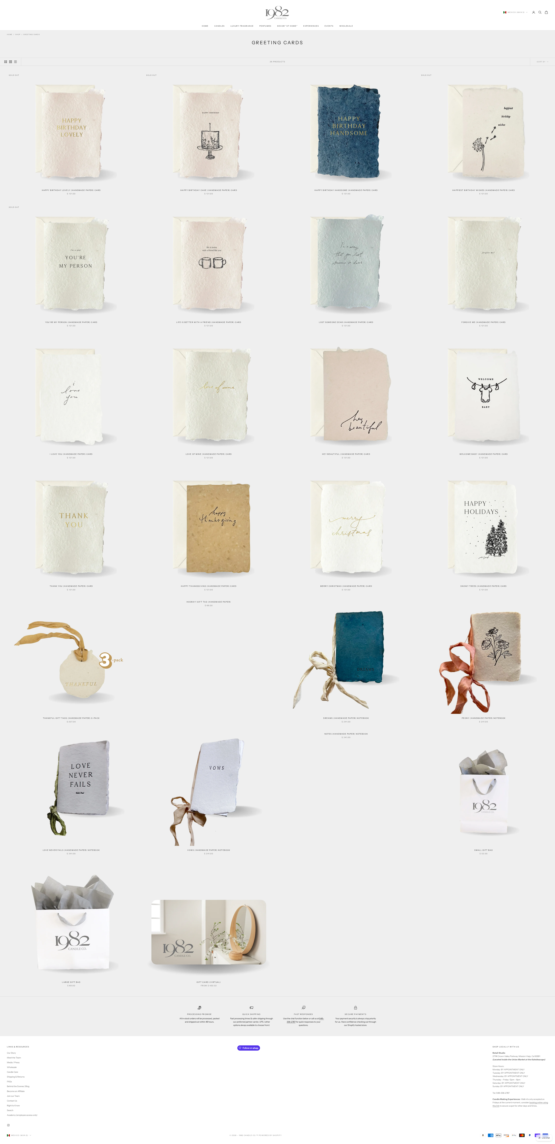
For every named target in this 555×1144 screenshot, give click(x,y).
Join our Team (13, 1096)
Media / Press (13, 1062)
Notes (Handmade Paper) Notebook (346, 734)
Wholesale (346, 26)
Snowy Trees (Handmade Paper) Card (483, 586)
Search (10, 1110)
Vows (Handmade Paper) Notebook (208, 850)
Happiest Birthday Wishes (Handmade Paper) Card (483, 190)
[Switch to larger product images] (5, 62)
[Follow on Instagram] (8, 1125)
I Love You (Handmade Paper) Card (71, 454)
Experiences (311, 26)
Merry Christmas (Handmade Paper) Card (346, 586)
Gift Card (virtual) (209, 982)
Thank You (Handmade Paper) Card (71, 586)
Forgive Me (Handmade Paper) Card (483, 322)
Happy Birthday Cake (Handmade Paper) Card (208, 190)
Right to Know (13, 1105)
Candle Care (12, 1072)
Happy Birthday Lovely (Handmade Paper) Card (71, 190)
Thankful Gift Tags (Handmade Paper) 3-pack (71, 718)
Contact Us (12, 1100)
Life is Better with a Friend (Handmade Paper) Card (208, 322)
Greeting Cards (31, 34)
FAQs (9, 1081)
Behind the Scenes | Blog (18, 1086)
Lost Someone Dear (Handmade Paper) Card (346, 322)
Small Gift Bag (483, 850)
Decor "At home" (287, 26)
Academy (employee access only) (22, 1115)
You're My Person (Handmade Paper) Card (71, 322)
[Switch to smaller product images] (10, 62)
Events (329, 26)
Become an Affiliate (16, 1091)
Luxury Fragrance (242, 26)
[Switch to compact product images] (15, 62)
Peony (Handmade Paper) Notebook (484, 718)
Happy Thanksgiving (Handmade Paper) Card (208, 586)
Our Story (11, 1053)
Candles (219, 26)
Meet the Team (14, 1057)
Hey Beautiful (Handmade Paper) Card (346, 454)
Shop (17, 34)
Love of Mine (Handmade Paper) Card (209, 454)
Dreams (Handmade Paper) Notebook (346, 718)
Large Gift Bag (71, 982)
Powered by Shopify (270, 1135)
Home (205, 26)
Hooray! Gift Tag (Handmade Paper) (209, 602)
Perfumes (265, 26)
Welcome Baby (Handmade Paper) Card (483, 454)
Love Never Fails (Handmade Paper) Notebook (71, 850)
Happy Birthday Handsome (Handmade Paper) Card (346, 190)
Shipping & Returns (16, 1076)
